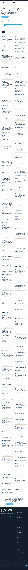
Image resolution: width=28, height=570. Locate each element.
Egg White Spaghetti (19, 510)
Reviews (18, 529)
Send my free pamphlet (12, 516)
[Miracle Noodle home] (14, 2)
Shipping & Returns (19, 539)
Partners (18, 542)
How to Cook (18, 527)
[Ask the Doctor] (26, 566)
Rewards (18, 549)
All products (18, 520)
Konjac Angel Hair (19, 515)
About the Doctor (19, 532)
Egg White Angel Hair (19, 512)
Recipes (18, 525)
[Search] (23, 2)
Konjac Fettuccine (19, 517)
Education (18, 524)
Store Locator (18, 537)
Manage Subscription (19, 547)
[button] (26, 2)
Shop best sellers (5, 16)
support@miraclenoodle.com (20, 552)
